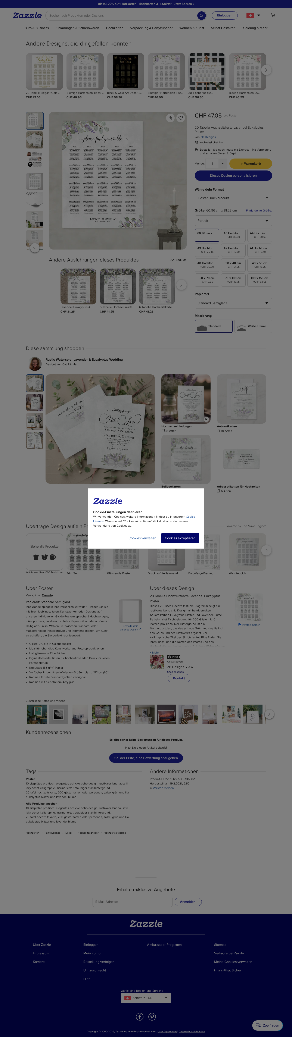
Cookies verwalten (142, 538)
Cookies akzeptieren (180, 538)
